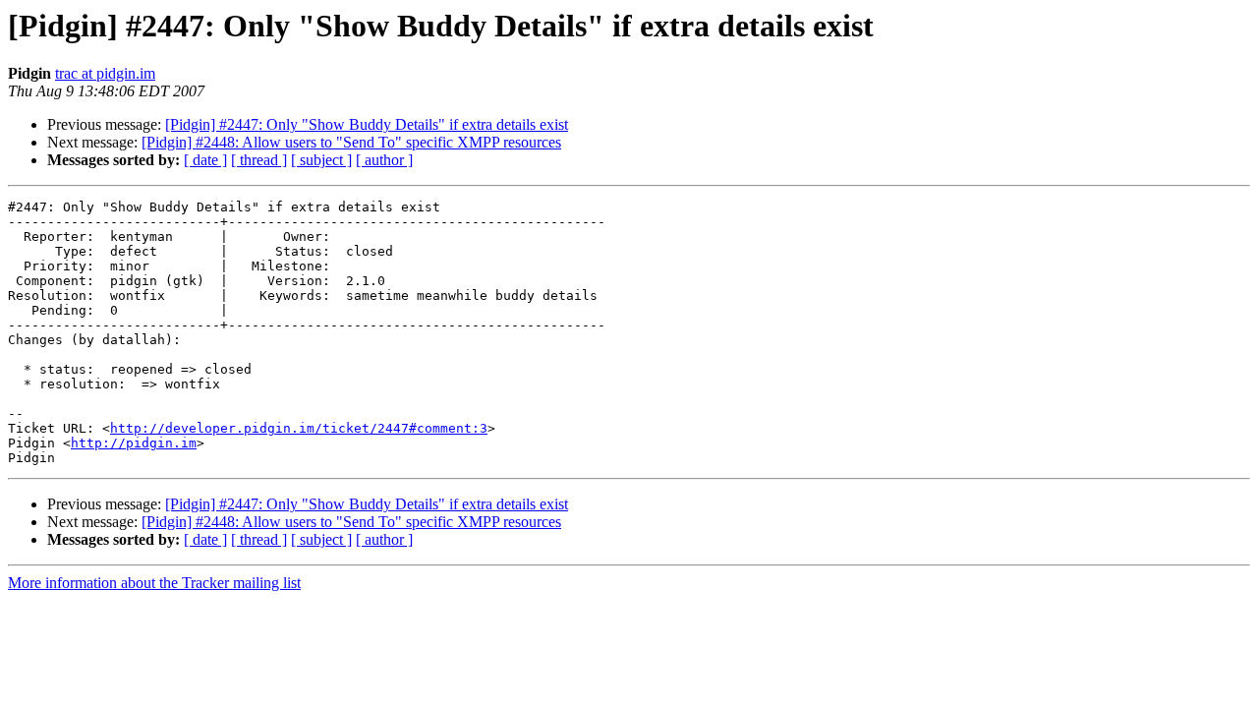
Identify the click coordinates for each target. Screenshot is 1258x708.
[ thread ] (259, 159)
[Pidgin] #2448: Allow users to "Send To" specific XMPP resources (351, 142)
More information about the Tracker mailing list (154, 582)
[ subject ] (321, 159)
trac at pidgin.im (105, 73)
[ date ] (205, 159)
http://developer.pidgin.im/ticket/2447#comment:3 (298, 428)
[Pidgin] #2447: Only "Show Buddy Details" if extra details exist (366, 124)
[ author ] (384, 159)
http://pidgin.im (134, 443)
